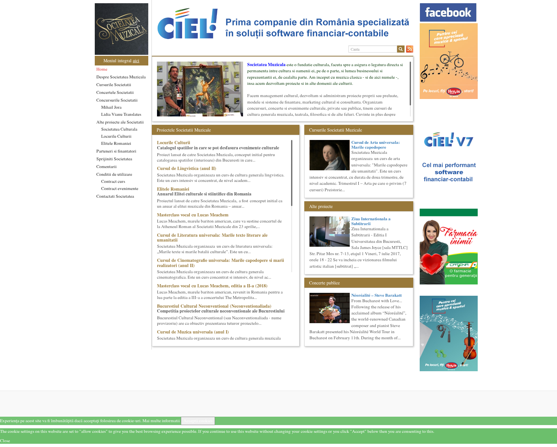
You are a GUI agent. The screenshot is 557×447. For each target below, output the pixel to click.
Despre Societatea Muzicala (121, 77)
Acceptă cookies (197, 420)
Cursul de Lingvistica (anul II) (186, 168)
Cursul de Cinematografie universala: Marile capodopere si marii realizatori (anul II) (220, 262)
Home (101, 69)
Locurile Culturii (116, 136)
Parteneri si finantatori (116, 151)
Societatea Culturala (119, 129)
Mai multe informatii (161, 420)
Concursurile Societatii (117, 100)
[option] (282, 23)
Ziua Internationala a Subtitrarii (371, 220)
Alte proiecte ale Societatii (120, 122)
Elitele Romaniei (116, 143)
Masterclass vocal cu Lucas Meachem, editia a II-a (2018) (212, 285)
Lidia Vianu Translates (121, 114)
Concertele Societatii (115, 92)
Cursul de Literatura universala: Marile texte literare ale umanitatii (212, 237)
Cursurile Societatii (113, 84)
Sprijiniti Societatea (114, 159)
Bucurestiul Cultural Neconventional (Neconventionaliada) (214, 306)
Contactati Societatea (115, 196)
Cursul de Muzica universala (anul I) (193, 331)
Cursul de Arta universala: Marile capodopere (375, 144)
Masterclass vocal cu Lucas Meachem (193, 214)
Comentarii (106, 166)
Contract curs (113, 181)
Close (5, 440)
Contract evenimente (119, 188)
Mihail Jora (111, 107)
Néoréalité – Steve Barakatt (376, 295)
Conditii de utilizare (114, 174)
